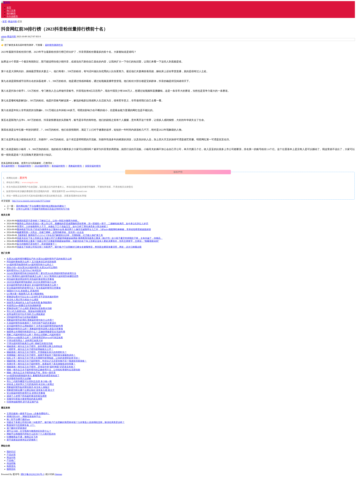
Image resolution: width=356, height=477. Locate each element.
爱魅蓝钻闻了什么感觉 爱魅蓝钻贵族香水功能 (29, 308)
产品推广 (11, 460)
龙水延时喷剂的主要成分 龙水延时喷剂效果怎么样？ (32, 285)
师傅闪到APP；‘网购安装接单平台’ (24, 416)
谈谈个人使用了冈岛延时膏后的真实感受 (27, 396)
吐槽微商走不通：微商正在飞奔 (22, 437)
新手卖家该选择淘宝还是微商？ (22, 440)
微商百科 (11, 469)
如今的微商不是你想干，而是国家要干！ (37, 244)
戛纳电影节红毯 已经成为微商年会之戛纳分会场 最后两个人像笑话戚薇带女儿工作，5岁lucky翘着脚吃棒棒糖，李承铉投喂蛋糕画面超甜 (84, 229)
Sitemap (58, 474)
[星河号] (5, 2)
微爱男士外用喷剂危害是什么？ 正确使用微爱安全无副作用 (36, 332)
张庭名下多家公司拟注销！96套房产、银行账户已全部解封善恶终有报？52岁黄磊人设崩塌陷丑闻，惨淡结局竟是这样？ (66, 422)
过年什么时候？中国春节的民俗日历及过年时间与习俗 (43, 209)
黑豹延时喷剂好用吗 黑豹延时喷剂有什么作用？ (30, 320)
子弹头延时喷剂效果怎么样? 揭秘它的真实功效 (30, 343)
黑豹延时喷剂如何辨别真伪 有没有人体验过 (28, 387)
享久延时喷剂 (7, 166)
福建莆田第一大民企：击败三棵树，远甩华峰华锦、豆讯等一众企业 (50, 232)
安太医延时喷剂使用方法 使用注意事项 (26, 393)
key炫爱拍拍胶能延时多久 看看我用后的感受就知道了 (33, 375)
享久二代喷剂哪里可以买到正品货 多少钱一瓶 (29, 381)
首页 (9, 7)
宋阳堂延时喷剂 (93, 166)
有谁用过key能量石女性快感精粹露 (24, 305)
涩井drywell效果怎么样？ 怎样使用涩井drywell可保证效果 (35, 337)
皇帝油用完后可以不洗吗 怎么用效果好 (26, 314)
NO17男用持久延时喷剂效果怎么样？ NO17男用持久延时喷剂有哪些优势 (42, 276)
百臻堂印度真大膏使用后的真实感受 (24, 399)
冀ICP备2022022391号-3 (32, 474)
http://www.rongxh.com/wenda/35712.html (31, 201)
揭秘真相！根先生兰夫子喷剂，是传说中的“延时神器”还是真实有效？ (41, 367)
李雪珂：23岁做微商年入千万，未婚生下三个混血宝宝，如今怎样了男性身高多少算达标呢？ (62, 226)
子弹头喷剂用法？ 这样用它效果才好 (25, 340)
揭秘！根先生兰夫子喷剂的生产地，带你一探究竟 (31, 372)
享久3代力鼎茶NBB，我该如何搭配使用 (26, 311)
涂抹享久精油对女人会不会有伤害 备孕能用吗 (29, 302)
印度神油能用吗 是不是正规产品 (22, 402)
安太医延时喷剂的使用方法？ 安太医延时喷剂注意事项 (34, 288)
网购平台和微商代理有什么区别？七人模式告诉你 (31, 434)
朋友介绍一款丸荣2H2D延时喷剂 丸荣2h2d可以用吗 (32, 267)
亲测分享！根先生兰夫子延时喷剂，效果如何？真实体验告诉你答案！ (41, 364)
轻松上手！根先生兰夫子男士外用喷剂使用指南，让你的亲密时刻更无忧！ (43, 358)
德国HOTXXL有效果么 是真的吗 (23, 291)
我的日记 (11, 451)
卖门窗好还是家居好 (17, 428)
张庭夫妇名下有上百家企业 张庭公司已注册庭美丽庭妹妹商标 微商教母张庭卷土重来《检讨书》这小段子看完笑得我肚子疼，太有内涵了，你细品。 (90, 238)
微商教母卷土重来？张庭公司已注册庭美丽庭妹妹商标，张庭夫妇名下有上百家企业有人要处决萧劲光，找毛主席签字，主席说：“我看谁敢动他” (88, 241)
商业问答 (12, 21)
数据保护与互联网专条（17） (21, 425)
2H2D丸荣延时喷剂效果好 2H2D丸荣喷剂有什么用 (31, 282)
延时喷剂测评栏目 (54, 45)
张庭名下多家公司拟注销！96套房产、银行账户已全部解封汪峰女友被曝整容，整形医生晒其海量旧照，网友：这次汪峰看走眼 (79, 247)
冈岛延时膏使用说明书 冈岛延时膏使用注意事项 (30, 279)
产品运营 (11, 454)
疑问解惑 (11, 13)
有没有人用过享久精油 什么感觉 (22, 299)
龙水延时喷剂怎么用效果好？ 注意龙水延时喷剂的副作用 (35, 326)
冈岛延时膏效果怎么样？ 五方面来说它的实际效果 (31, 261)
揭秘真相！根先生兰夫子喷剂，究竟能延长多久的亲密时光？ (37, 352)
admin (4, 36)
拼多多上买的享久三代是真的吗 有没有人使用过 (30, 384)
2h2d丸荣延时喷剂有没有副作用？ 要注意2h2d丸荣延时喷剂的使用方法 (41, 273)
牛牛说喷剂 (12, 16)
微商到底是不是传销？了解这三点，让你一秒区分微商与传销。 (48, 220)
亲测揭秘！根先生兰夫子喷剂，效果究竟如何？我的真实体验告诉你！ (41, 355)
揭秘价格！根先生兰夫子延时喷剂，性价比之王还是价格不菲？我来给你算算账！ (47, 361)
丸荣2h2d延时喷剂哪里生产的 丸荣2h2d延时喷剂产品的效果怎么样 (39, 259)
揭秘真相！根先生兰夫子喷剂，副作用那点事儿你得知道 (34, 346)
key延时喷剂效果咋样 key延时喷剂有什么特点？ (30, 264)
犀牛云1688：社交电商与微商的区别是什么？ (29, 431)
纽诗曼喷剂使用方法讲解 (19, 378)
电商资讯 (11, 466)
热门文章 (11, 10)
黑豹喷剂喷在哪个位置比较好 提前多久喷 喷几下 (31, 390)
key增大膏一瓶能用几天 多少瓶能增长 (25, 294)
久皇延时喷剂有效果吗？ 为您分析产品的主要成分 (31, 323)
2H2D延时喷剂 (41, 166)
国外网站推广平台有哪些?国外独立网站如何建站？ (41, 206)
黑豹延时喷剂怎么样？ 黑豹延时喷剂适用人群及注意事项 (35, 329)
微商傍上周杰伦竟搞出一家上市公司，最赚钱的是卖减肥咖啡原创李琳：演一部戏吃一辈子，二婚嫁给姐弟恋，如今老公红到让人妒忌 (82, 223)
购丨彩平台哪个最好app (18, 419)
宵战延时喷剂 (24, 166)
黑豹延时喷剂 (75, 166)
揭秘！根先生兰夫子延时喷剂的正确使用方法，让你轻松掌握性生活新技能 (43, 370)
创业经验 (11, 463)
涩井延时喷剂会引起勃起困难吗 (22, 317)
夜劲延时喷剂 (58, 166)
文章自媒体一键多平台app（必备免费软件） (28, 413)
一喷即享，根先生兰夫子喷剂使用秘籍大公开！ (30, 349)
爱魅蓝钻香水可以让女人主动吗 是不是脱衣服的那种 (32, 297)
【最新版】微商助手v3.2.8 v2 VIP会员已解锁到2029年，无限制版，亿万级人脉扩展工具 (60, 235)
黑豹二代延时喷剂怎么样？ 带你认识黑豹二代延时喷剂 (34, 334)
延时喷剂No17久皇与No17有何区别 (24, 270)
